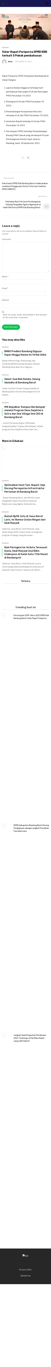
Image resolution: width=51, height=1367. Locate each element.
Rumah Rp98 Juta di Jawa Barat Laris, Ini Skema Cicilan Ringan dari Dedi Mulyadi (25, 519)
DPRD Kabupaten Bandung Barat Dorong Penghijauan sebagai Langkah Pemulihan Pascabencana (31, 828)
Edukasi (5, 47)
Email (5, 288)
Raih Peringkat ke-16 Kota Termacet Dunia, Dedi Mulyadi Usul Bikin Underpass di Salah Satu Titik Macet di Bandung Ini (26, 552)
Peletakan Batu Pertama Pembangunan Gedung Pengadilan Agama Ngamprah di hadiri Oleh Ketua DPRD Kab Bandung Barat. (22, 205)
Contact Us (26, 1276)
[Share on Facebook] (23, 158)
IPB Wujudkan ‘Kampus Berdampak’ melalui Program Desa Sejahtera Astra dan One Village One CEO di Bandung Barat (25, 412)
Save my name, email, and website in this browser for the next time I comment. (25, 316)
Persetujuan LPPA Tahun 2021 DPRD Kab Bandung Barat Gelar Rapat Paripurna (31, 616)
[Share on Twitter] (28, 158)
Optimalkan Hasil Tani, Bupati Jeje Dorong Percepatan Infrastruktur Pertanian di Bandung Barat (24, 488)
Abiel (10, 62)
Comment (6, 239)
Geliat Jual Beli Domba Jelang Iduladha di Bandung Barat (22, 381)
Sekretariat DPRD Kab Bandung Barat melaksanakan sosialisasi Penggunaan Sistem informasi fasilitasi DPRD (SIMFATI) (25, 186)
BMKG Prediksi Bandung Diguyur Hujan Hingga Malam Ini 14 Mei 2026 (25, 353)
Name (5, 276)
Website (5, 300)
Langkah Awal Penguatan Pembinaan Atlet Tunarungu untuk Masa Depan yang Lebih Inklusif (30, 1038)
